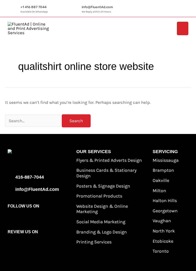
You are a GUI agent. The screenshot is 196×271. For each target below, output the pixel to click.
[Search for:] (33, 120)
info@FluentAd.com (97, 7)
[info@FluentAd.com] (76, 9)
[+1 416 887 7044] (15, 9)
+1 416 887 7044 (33, 7)
